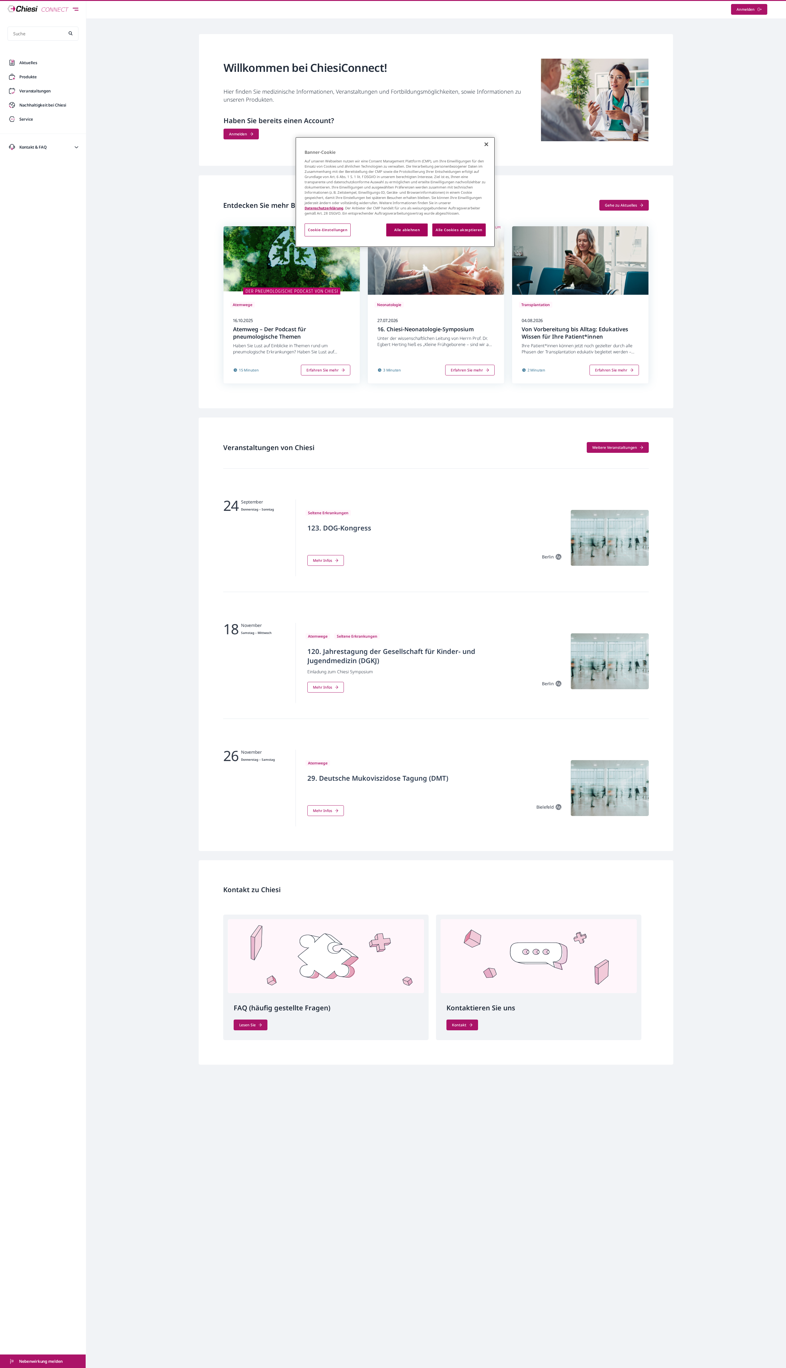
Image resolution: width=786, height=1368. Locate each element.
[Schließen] (486, 144)
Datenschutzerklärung (324, 208)
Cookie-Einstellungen (327, 229)
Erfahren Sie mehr (322, 370)
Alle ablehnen (407, 229)
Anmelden (746, 9)
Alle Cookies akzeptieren (459, 229)
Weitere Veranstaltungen (614, 447)
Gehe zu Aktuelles (621, 205)
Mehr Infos (322, 560)
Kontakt (459, 1025)
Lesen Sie (247, 1025)
